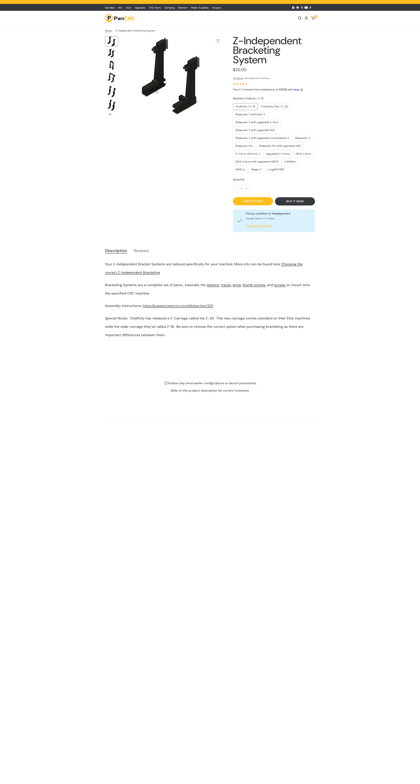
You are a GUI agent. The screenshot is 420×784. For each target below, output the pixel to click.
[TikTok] (310, 7)
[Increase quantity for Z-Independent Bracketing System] (246, 188)
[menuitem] (110, 8)
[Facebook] (293, 7)
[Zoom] (217, 40)
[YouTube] (306, 7)
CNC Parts (155, 7)
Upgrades (140, 7)
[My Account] (306, 18)
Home (108, 30)
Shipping (238, 78)
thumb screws (253, 285)
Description (116, 250)
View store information (259, 226)
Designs (216, 7)
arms (237, 285)
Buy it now (295, 201)
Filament (183, 7)
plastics (213, 285)
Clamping (169, 7)
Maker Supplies (200, 7)
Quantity (239, 179)
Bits (120, 7)
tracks (226, 285)
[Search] (299, 18)
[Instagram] (302, 7)
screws (280, 285)
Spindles (110, 7)
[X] (297, 7)
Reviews (141, 250)
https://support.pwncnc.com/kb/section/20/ (178, 306)
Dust (128, 7)
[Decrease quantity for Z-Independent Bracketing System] (235, 188)
